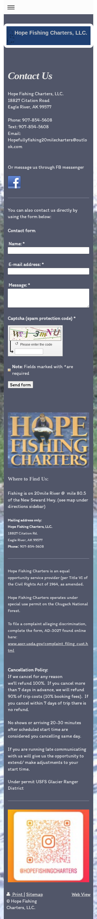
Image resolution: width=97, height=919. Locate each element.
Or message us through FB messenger (46, 167)
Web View (81, 894)
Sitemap (34, 894)
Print (17, 894)
